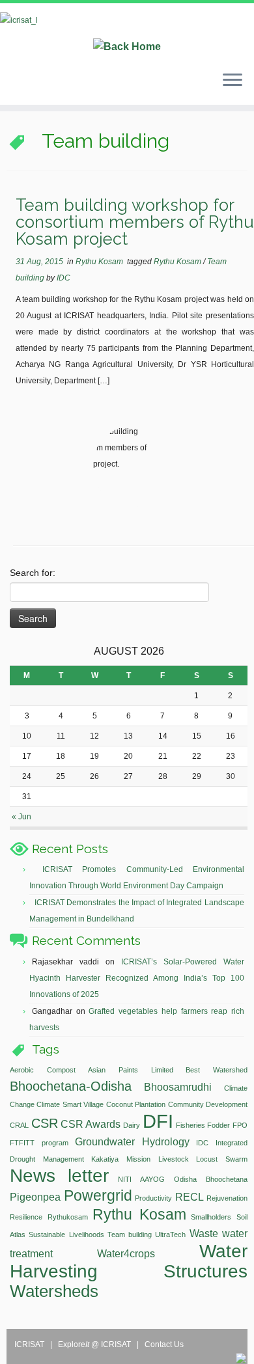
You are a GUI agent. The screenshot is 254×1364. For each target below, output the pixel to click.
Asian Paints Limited (130, 1070)
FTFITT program (39, 1143)
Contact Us (164, 1344)
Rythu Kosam (100, 261)
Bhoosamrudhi (178, 1087)
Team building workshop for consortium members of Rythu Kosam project (135, 221)
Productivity (153, 1198)
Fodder (218, 1125)
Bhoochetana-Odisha (71, 1086)
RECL (189, 1197)
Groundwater (105, 1141)
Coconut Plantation (135, 1104)
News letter (59, 1176)
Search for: (32, 572)
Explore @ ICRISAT (95, 1344)
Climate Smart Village (70, 1104)
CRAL (19, 1125)
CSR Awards (91, 1124)
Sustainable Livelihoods (66, 1234)
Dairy (131, 1125)
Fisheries (190, 1125)
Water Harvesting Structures (128, 1261)
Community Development (207, 1104)
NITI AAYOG (141, 1179)
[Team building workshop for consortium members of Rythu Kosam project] (133, 466)
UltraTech (170, 1234)
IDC (63, 277)
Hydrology (166, 1141)
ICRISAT (30, 1344)
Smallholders (211, 1217)
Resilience (26, 1217)
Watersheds (54, 1291)
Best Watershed (216, 1070)
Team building (129, 1234)
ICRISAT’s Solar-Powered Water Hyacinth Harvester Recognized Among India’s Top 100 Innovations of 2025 (136, 978)
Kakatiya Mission (120, 1159)
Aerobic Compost (43, 1070)
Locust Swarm (221, 1159)
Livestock (173, 1159)
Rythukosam (68, 1217)
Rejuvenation (226, 1198)
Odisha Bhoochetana (210, 1179)
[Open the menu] (232, 81)
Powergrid (98, 1195)
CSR (44, 1123)
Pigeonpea (35, 1197)
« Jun (21, 816)
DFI (158, 1121)
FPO (240, 1125)
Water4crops (126, 1253)
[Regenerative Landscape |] (127, 32)
